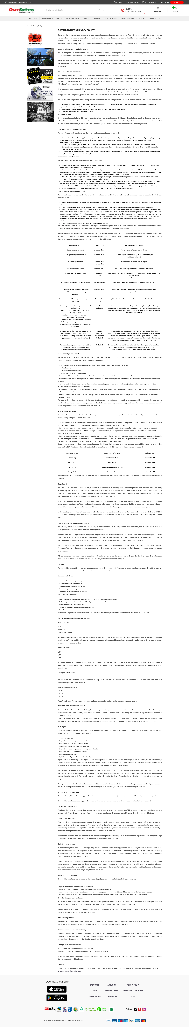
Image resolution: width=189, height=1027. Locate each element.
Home (29, 26)
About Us (165, 2)
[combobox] (74, 10)
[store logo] (21, 10)
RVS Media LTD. (78, 1020)
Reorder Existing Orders (127, 2)
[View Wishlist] (143, 2)
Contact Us (177, 2)
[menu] (94, 18)
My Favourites (151, 2)
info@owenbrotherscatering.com (19, 2)
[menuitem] (33, 18)
